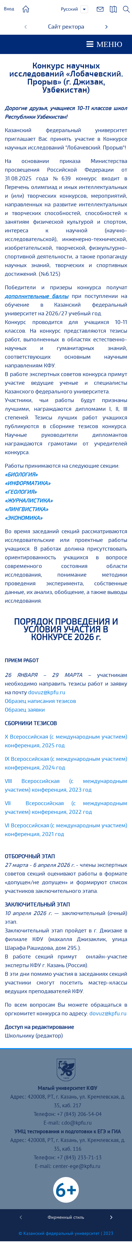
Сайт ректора (66, 26)
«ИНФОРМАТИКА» (27, 483)
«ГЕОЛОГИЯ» (21, 492)
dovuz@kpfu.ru (46, 692)
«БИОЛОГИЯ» (21, 474)
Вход (9, 9)
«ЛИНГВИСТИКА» (26, 509)
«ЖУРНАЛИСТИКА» (29, 500)
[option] (66, 27)
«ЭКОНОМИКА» (23, 518)
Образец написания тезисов (40, 701)
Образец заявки (25, 709)
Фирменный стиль (66, 1217)
